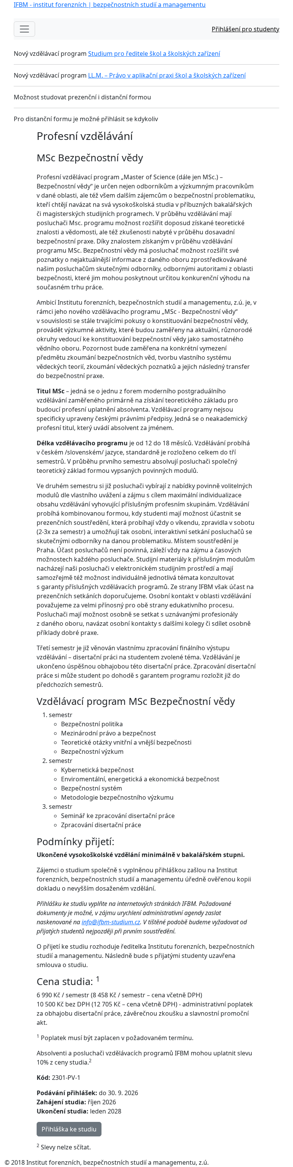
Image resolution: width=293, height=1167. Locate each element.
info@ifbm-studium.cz (111, 922)
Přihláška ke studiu (69, 1129)
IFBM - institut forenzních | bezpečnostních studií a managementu (110, 4)
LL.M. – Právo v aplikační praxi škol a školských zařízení (167, 75)
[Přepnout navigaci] (24, 29)
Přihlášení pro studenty (245, 29)
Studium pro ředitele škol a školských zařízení (154, 53)
